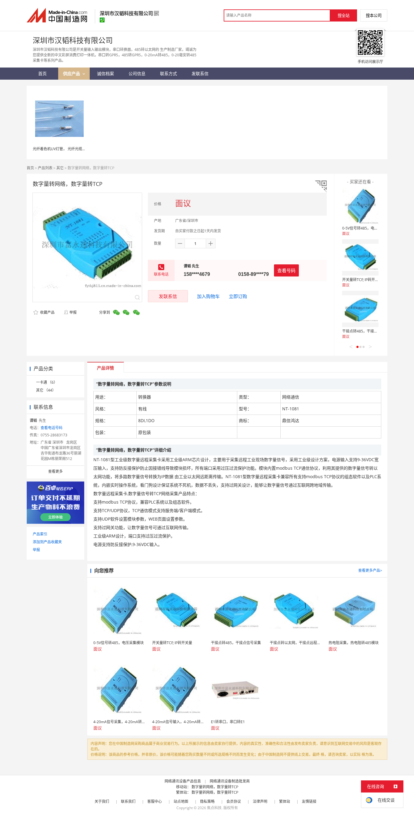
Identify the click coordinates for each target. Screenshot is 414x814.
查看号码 (286, 270)
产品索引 (40, 534)
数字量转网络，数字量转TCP (215, 786)
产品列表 (45, 167)
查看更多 (55, 471)
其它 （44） (46, 390)
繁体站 (284, 801)
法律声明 (260, 801)
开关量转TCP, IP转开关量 (362, 279)
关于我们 (102, 801)
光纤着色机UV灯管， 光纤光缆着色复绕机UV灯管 (72, 148)
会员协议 (233, 801)
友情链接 (309, 801)
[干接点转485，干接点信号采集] (360, 309)
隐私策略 (207, 801)
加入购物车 (208, 296)
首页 (30, 167)
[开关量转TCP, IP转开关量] (360, 257)
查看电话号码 (51, 427)
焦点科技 (214, 807)
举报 (73, 312)
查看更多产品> (370, 570)
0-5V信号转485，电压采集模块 (367, 228)
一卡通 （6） (46, 382)
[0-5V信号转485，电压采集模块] (360, 206)
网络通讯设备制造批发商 (230, 781)
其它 (60, 167)
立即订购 (238, 296)
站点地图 (181, 801)
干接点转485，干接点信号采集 (367, 331)
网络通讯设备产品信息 (183, 781)
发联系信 (168, 296)
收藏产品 (47, 312)
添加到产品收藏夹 (47, 541)
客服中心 (154, 801)
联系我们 (128, 801)
